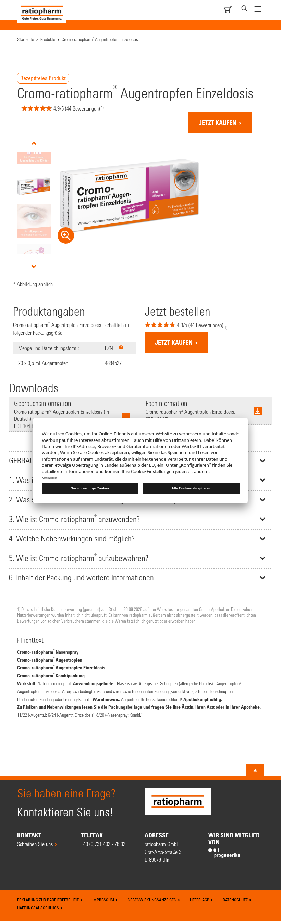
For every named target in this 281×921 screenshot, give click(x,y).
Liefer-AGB (200, 900)
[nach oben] (255, 770)
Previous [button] (33, 143)
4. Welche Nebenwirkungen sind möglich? (72, 538)
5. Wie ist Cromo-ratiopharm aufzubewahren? (78, 557)
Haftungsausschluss (38, 907)
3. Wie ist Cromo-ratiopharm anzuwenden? (74, 518)
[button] (121, 347)
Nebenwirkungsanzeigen (152, 900)
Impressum (103, 900)
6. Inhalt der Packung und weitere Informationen (81, 577)
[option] (33, 186)
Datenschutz (236, 900)
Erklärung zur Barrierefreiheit (48, 900)
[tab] (140, 519)
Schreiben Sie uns (35, 844)
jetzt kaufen (218, 122)
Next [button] (33, 266)
